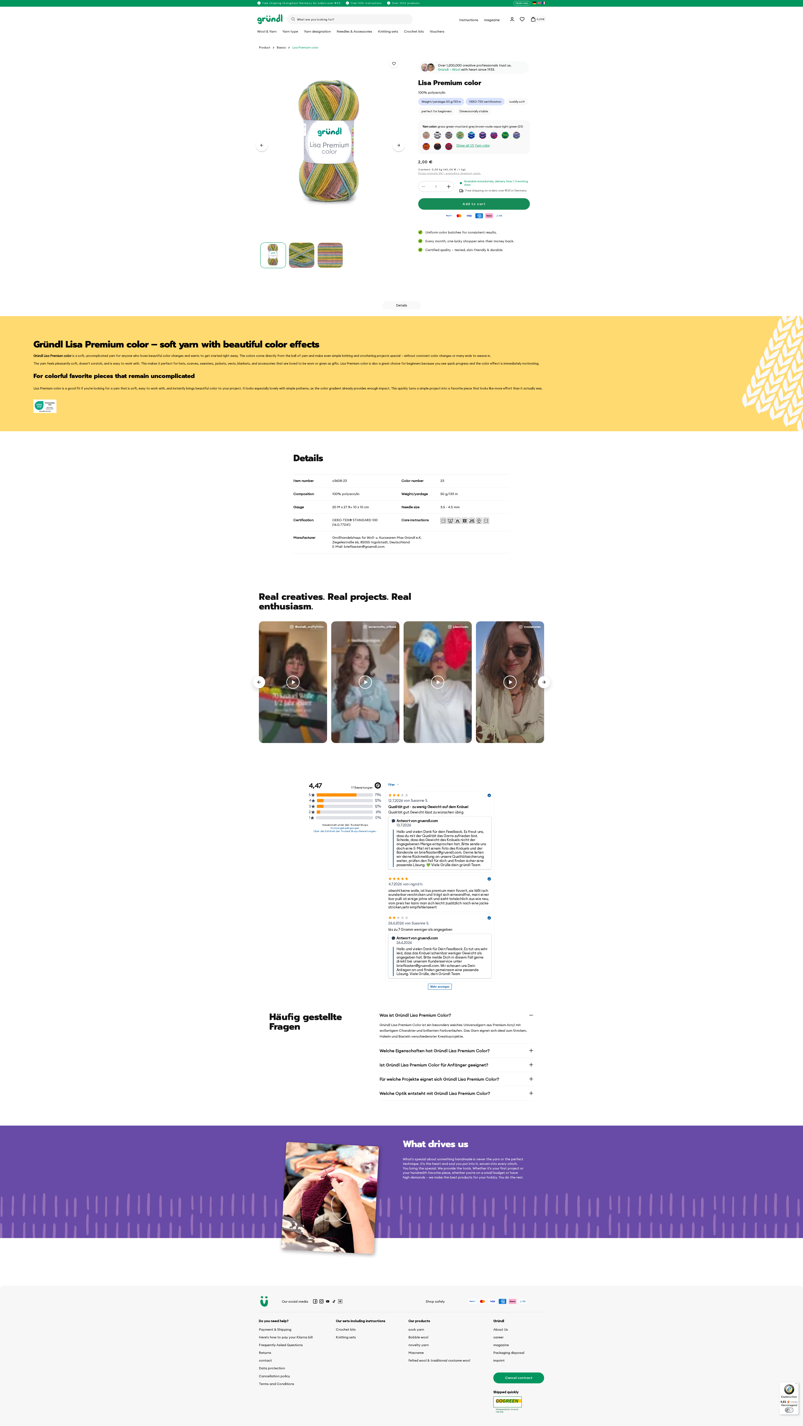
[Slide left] (262, 145)
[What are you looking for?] (293, 19)
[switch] (789, 1410)
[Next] (544, 682)
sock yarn (416, 1329)
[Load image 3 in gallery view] (330, 255)
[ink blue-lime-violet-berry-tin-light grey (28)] (516, 135)
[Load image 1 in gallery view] (273, 255)
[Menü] (796, 1384)
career (498, 1337)
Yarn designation (317, 31)
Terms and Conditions (276, 1384)
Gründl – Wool (449, 70)
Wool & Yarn (266, 31)
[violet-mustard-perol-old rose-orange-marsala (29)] (426, 146)
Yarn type (290, 31)
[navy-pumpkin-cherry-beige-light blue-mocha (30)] (437, 146)
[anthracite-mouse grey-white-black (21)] (437, 135)
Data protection (272, 1368)
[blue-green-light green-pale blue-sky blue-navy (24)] (471, 135)
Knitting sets (346, 1337)
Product (264, 47)
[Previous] (259, 682)
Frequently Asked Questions (281, 1345)
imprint (499, 1360)
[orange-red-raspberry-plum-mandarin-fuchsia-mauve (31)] (449, 146)
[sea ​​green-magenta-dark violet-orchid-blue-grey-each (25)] (482, 135)
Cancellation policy (274, 1376)
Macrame (416, 1353)
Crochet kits (346, 1329)
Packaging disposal (508, 1353)
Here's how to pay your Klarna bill (286, 1337)
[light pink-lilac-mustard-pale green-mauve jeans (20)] (426, 135)
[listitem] (534, 3)
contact (265, 1360)
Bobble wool (418, 1337)
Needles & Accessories (354, 31)
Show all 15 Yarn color (473, 146)
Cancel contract (518, 1378)
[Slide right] (399, 145)
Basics (281, 47)
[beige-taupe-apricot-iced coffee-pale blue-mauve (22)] (449, 135)
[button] (522, 19)
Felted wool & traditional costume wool (439, 1360)
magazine (501, 1345)
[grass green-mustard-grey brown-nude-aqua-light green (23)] (460, 135)
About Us (500, 1329)
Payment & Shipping (275, 1329)
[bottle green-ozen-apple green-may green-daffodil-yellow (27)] (505, 135)
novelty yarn (418, 1345)
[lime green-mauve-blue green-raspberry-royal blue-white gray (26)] (494, 135)
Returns (265, 1353)
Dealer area (521, 3)
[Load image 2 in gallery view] (301, 255)
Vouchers (437, 31)
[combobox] (350, 19)
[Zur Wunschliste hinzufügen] (394, 63)
